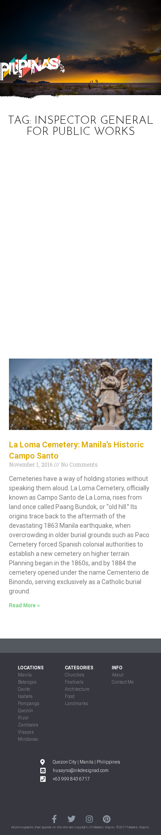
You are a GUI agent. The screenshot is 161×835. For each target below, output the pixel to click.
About (117, 674)
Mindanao (28, 739)
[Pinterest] (106, 819)
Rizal (23, 717)
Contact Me (123, 682)
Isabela (25, 696)
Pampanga (28, 703)
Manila (25, 674)
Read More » (24, 605)
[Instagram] (89, 819)
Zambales (28, 724)
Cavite (24, 689)
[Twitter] (71, 819)
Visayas (26, 732)
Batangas (27, 682)
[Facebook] (54, 819)
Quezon (25, 710)
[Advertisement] (80, 251)
